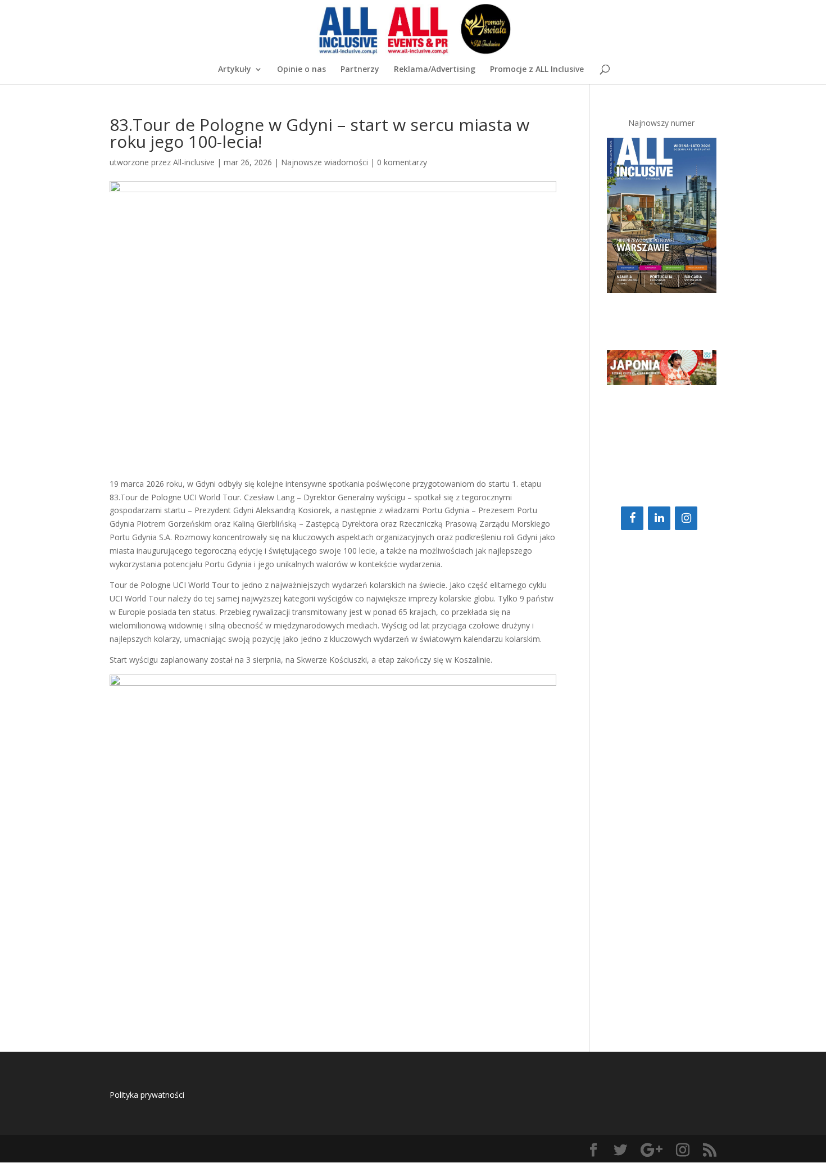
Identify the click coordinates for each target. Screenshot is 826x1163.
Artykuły (234, 69)
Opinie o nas (301, 69)
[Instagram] (686, 518)
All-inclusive (194, 162)
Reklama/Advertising (434, 69)
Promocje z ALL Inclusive (537, 69)
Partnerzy (360, 69)
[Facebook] (632, 518)
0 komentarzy (402, 162)
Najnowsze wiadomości (324, 162)
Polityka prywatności (147, 1094)
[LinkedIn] (659, 518)
